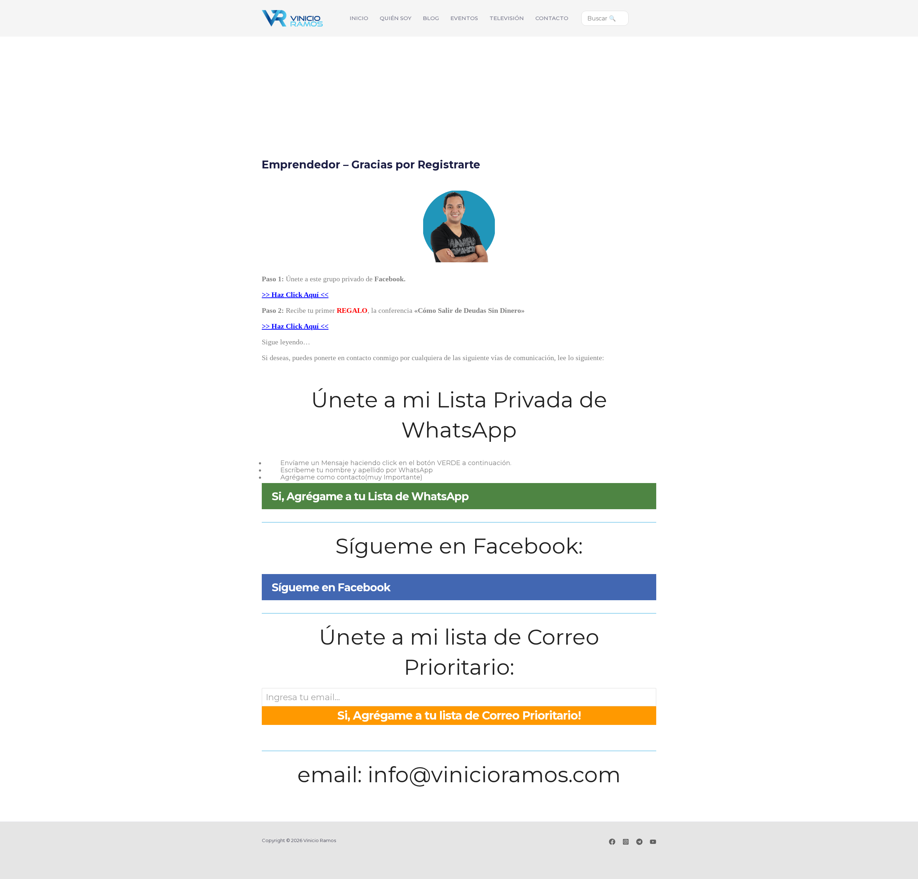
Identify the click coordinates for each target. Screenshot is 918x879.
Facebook (389, 279)
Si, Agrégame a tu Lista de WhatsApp (370, 496)
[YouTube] (653, 842)
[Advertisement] (459, 90)
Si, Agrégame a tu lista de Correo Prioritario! (459, 715)
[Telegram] (639, 842)
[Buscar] (626, 18)
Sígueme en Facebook (331, 587)
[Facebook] (612, 842)
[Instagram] (626, 842)
